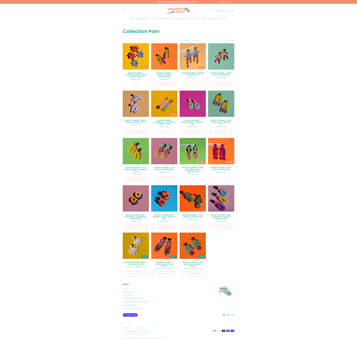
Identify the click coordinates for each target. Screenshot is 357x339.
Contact (126, 289)
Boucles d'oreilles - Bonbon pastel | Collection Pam (193, 122)
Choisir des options (221, 226)
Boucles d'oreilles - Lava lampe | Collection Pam (193, 216)
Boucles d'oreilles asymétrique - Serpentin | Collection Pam (164, 122)
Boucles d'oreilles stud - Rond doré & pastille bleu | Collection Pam (136, 217)
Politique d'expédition (130, 305)
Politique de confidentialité (132, 299)
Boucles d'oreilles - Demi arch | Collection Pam (221, 168)
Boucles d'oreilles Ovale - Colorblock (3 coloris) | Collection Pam (221, 217)
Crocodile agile (132, 338)
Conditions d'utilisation (131, 308)
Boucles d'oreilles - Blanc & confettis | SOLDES (136, 263)
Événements (127, 292)
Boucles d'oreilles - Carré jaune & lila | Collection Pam (221, 122)
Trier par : (186, 40)
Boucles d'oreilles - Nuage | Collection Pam (193, 74)
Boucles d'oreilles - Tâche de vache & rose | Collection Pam (192, 169)
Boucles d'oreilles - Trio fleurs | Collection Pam (164, 168)
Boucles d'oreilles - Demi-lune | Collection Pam (221, 74)
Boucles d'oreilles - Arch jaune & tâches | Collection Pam (136, 169)
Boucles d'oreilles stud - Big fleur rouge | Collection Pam (164, 217)
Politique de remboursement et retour (136, 302)
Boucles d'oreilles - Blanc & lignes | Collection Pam (136, 121)
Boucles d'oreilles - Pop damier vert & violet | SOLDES (192, 264)
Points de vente (128, 295)
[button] (125, 11)
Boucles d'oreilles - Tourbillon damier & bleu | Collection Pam (136, 75)
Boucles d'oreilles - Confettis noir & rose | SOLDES (164, 264)
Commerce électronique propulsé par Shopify (148, 338)
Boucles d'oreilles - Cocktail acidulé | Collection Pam (164, 75)
